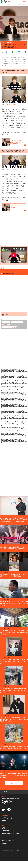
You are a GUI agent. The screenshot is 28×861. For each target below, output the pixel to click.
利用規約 (4, 843)
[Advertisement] (14, 231)
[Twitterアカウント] (3, 810)
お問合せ (4, 828)
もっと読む (14, 783)
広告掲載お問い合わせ (8, 830)
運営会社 (4, 820)
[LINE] (9, 810)
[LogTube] (5, 1)
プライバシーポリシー (8, 840)
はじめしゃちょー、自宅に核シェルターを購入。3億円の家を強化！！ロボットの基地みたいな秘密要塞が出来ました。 (14, 719)
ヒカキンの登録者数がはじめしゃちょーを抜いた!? (13, 271)
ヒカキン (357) (6, 322)
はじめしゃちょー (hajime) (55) (10, 327)
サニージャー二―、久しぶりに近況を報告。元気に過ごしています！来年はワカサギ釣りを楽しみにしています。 (14, 632)
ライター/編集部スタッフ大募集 (10, 833)
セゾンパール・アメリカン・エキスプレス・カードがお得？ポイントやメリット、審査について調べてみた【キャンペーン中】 (14, 603)
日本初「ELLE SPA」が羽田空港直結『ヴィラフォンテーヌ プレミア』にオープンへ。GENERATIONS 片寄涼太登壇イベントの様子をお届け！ (14, 519)
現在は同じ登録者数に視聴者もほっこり (10, 273)
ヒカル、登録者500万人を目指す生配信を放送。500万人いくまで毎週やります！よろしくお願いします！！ (14, 690)
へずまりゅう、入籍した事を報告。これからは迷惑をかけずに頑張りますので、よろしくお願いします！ (14, 661)
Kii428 (6, 314)
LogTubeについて (7, 818)
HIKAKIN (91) (6, 324)
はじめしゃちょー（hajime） (11, 104)
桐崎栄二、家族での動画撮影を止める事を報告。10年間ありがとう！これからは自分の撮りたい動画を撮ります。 (14, 775)
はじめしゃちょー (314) (17, 322)
